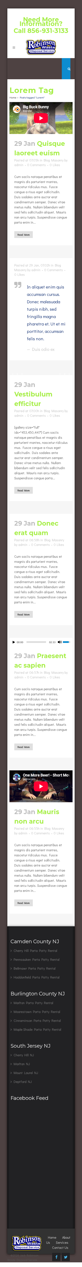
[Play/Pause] (14, 642)
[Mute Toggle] (60, 642)
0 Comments (36, 165)
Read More (23, 234)
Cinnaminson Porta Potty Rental (37, 1020)
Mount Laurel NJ (26, 1072)
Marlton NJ (22, 1064)
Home (12, 97)
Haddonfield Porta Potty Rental (37, 977)
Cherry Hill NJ (24, 1055)
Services (62, 1242)
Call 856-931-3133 (41, 31)
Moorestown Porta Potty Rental (37, 1011)
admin (18, 165)
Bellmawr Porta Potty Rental (35, 968)
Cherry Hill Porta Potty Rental (35, 950)
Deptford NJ (23, 1081)
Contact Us (60, 1247)
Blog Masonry (53, 160)
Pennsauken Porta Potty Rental (37, 959)
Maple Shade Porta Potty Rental (37, 1029)
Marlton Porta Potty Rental (33, 1002)
